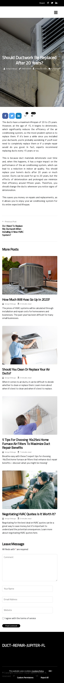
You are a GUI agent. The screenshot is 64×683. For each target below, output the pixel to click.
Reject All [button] (45, 677)
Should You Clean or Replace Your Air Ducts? (26, 371)
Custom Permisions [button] (25, 677)
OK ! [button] (50, 671)
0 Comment (55, 68)
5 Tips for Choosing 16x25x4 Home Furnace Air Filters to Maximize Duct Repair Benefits (26, 444)
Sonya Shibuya (11, 68)
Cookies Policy (37, 671)
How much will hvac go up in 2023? (26, 299)
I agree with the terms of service (20, 618)
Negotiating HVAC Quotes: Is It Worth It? (29, 514)
